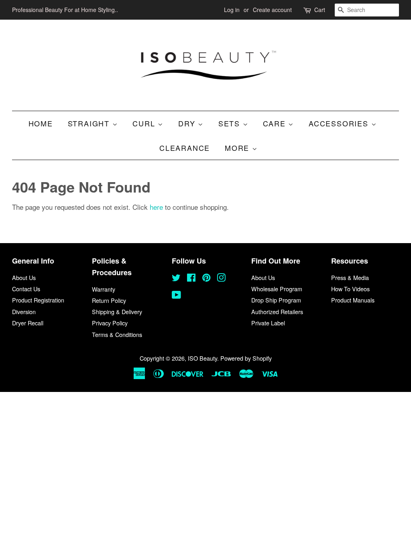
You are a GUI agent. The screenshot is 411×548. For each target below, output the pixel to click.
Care (275, 123)
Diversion (24, 311)
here (156, 207)
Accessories (340, 123)
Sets (230, 123)
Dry (188, 123)
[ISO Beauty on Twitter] (176, 278)
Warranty (103, 289)
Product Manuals (352, 300)
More (238, 147)
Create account (272, 10)
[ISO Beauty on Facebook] (191, 278)
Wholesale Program (276, 288)
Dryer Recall (27, 323)
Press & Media (350, 277)
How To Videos (350, 288)
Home (40, 123)
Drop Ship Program (276, 300)
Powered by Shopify (246, 358)
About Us (24, 277)
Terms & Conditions (117, 334)
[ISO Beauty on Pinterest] (206, 278)
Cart (319, 10)
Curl (145, 123)
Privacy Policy (110, 323)
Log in (232, 10)
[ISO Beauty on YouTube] (176, 296)
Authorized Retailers (277, 311)
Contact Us (26, 288)
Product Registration (38, 300)
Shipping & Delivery (117, 311)
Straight (90, 123)
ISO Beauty (202, 358)
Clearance (184, 147)
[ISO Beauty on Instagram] (221, 278)
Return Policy (109, 300)
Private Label (268, 323)
